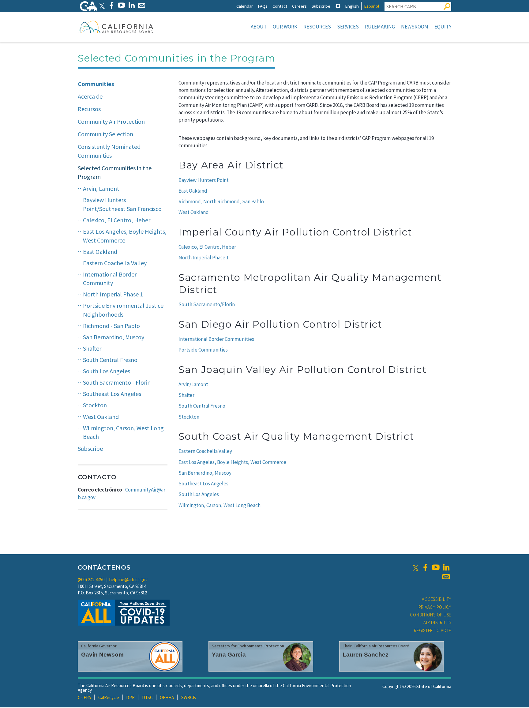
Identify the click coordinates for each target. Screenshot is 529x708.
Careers (299, 6)
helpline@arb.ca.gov (128, 579)
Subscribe (321, 6)
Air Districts (437, 622)
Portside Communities (203, 349)
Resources (317, 26)
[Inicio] (116, 26)
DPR (130, 697)
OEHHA (167, 697)
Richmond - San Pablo (111, 326)
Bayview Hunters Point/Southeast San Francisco (122, 204)
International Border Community (110, 278)
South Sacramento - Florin (117, 382)
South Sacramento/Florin (206, 304)
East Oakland (100, 251)
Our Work (285, 26)
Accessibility (436, 599)
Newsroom (414, 26)
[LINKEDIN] (131, 5)
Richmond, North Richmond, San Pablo (221, 201)
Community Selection (105, 134)
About (259, 26)
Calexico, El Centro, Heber (116, 220)
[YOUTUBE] (121, 5)
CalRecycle (108, 697)
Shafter (92, 348)
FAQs (263, 6)
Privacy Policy (435, 607)
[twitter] (415, 567)
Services (348, 26)
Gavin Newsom (102, 654)
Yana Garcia (229, 654)
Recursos (89, 109)
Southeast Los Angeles (112, 393)
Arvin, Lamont (101, 188)
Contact (279, 6)
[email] (446, 577)
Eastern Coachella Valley (115, 263)
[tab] (338, 6)
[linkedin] (446, 567)
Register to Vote (432, 630)
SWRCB (188, 697)
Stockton (95, 405)
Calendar (244, 6)
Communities (96, 84)
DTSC (147, 697)
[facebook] (425, 567)
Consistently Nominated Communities (109, 151)
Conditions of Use (430, 615)
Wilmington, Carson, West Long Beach (123, 432)
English (352, 6)
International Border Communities (216, 339)
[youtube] (436, 567)
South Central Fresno (110, 359)
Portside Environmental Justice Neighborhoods (123, 310)
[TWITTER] (102, 5)
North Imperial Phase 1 (113, 294)
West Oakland (101, 416)
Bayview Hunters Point (203, 180)
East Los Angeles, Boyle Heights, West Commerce (125, 236)
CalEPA (84, 697)
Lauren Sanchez (365, 654)
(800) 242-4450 (91, 579)
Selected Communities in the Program (115, 172)
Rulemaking (380, 26)
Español (371, 6)
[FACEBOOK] (111, 5)
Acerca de (90, 96)
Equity (442, 26)
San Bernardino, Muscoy (113, 337)
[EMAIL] (141, 5)
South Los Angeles (106, 371)
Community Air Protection (111, 121)
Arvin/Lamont (193, 384)
